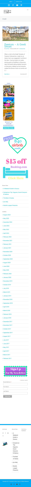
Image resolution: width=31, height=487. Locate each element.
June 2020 (6, 266)
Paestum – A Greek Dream (15, 45)
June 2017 (6, 343)
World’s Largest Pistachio (10, 205)
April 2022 (6, 233)
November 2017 (7, 325)
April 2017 (6, 351)
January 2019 (7, 296)
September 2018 (8, 303)
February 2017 (7, 358)
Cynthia (7, 48)
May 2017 (6, 347)
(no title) (5, 202)
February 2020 (7, 273)
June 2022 (6, 226)
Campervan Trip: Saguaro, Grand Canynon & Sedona (15, 448)
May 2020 (6, 270)
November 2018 (7, 299)
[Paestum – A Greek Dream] (15, 33)
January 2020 (7, 277)
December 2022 (7, 222)
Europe (21, 48)
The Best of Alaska (8, 198)
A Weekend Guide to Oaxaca (11, 188)
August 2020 (6, 262)
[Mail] (3, 435)
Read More (6, 74)
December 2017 (7, 321)
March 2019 (6, 292)
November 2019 (7, 281)
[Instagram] (3, 433)
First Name (6, 386)
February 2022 (7, 237)
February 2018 (7, 314)
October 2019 (7, 285)
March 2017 (6, 354)
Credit (18, 481)
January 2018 (7, 318)
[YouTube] (8, 433)
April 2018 (6, 307)
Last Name (6, 391)
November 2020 (7, 251)
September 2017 (8, 332)
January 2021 (7, 248)
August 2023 (6, 215)
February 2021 (7, 244)
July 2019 (6, 288)
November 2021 (7, 240)
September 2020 (8, 259)
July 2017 (6, 340)
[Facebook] (5, 433)
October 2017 (7, 329)
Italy (24, 48)
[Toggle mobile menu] (28, 9)
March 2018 (6, 310)
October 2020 (7, 255)
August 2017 (6, 336)
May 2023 (6, 218)
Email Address (7, 382)
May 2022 (6, 229)
